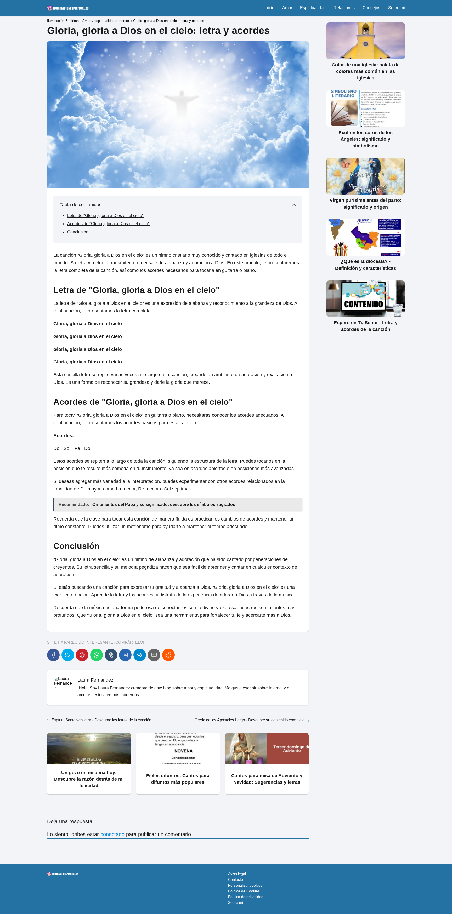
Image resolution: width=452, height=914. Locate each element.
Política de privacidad (245, 897)
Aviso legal (237, 874)
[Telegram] (139, 655)
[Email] (154, 655)
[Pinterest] (82, 655)
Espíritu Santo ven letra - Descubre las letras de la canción (101, 720)
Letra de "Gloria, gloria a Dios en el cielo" (105, 215)
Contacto (235, 879)
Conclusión (77, 232)
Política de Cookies (244, 891)
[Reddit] (168, 655)
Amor (287, 7)
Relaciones (344, 7)
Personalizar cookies (245, 885)
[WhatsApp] (96, 655)
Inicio (269, 7)
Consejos (371, 7)
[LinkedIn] (125, 655)
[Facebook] (53, 655)
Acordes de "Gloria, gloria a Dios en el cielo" (108, 223)
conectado (112, 834)
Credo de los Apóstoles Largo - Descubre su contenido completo (249, 720)
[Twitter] (67, 655)
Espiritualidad (313, 7)
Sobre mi (396, 7)
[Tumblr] (111, 655)
